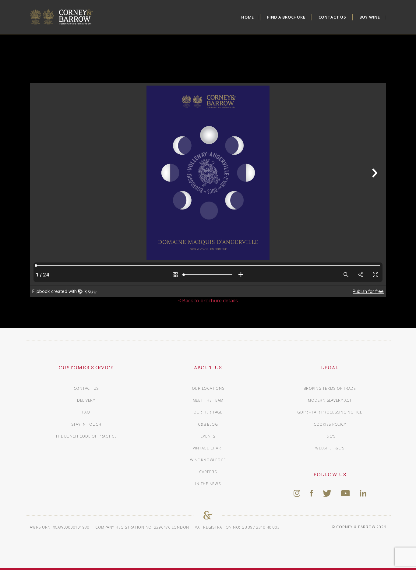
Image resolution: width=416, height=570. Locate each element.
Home (247, 17)
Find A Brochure (286, 17)
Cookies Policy (330, 424)
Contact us (86, 388)
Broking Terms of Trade (330, 388)
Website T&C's (329, 448)
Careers (208, 471)
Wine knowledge (208, 460)
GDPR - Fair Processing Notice (329, 412)
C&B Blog (208, 424)
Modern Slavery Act (330, 400)
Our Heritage (208, 412)
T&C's (330, 436)
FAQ (86, 412)
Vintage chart (208, 448)
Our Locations (208, 388)
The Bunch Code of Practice (86, 436)
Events (208, 436)
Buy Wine (369, 17)
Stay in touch (86, 424)
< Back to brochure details (208, 300)
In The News (207, 483)
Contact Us (333, 17)
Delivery (86, 400)
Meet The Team (208, 400)
